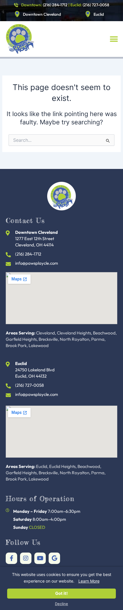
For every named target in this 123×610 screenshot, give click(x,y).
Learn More (89, 581)
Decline (61, 604)
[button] (113, 39)
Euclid (99, 14)
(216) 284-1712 (55, 4)
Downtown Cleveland (42, 14)
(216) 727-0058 (96, 4)
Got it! (61, 593)
